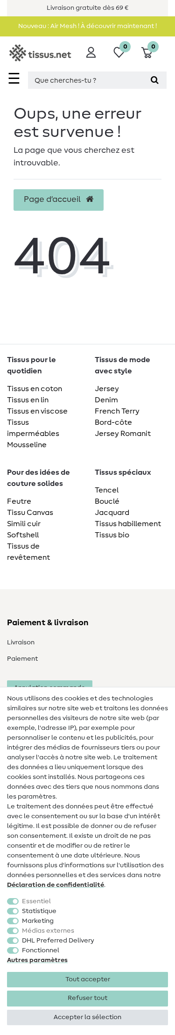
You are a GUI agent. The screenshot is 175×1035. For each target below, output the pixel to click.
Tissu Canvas (30, 512)
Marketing (38, 921)
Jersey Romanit (123, 433)
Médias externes (48, 931)
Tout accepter (87, 979)
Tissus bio (112, 535)
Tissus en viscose (37, 411)
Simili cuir (24, 524)
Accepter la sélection (87, 1017)
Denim (106, 400)
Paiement (22, 659)
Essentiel (36, 901)
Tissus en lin (28, 400)
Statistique (39, 911)
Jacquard (112, 512)
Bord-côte (113, 422)
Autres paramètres (37, 960)
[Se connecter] (91, 52)
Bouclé (107, 501)
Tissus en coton (34, 389)
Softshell (23, 535)
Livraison (21, 642)
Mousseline (27, 445)
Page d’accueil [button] (53, 199)
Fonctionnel (40, 950)
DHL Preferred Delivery (58, 940)
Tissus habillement (128, 524)
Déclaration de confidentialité (55, 885)
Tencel (107, 490)
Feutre (19, 501)
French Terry (117, 411)
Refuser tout (87, 998)
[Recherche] (155, 80)
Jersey (107, 389)
